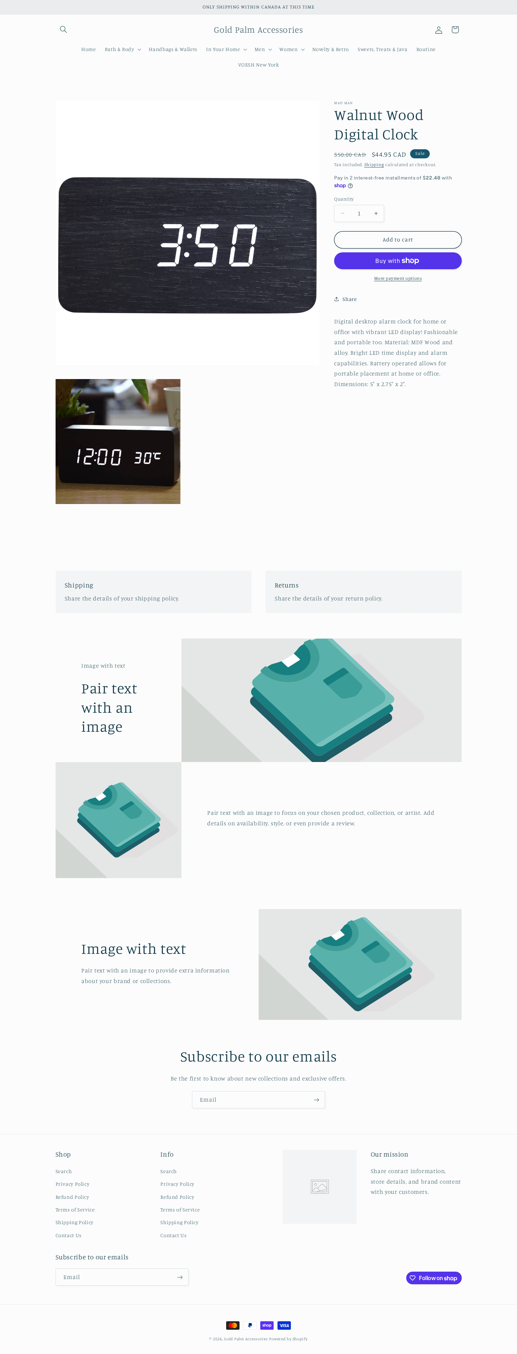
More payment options (398, 278)
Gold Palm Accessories (246, 1338)
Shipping (374, 164)
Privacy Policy (73, 1183)
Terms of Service (75, 1209)
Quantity (343, 199)
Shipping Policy (75, 1222)
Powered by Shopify (288, 1338)
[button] (64, 29)
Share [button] (350, 299)
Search (64, 1171)
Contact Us (69, 1235)
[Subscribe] (316, 1099)
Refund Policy (72, 1196)
